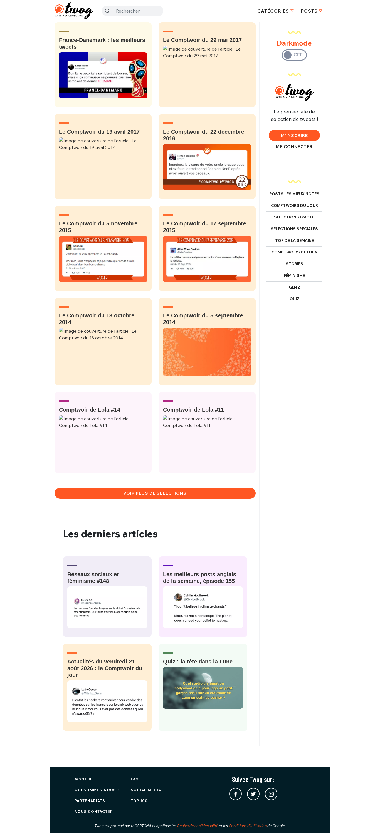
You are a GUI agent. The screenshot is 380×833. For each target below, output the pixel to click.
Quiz (294, 298)
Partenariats (90, 801)
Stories (294, 263)
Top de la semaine (294, 240)
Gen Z (294, 287)
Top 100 (139, 801)
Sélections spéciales (294, 228)
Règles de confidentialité (197, 826)
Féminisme (294, 275)
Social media (146, 790)
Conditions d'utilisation (248, 826)
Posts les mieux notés (294, 193)
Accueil (84, 779)
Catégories (273, 11)
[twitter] (253, 794)
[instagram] (271, 794)
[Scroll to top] (367, 820)
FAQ (135, 779)
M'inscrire (294, 135)
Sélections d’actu (294, 217)
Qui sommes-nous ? (97, 790)
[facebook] (235, 794)
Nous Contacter (94, 811)
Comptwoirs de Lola (294, 252)
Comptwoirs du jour (294, 205)
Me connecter (294, 146)
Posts (309, 11)
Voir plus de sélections (155, 493)
